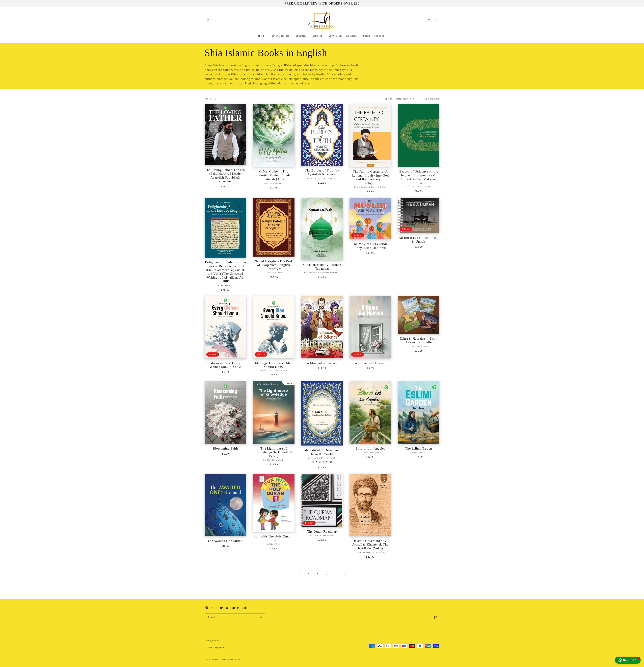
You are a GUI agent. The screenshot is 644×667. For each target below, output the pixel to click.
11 (335, 573)
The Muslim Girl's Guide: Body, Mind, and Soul (370, 246)
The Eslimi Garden (418, 448)
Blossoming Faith (225, 448)
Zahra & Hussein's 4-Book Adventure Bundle (419, 340)
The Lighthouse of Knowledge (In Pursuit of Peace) (274, 452)
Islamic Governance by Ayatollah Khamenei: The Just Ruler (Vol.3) (370, 544)
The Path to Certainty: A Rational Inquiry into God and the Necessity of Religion (370, 177)
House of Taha (217, 659)
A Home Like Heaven (370, 363)
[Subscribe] (261, 617)
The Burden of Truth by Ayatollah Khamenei (322, 172)
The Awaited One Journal (225, 540)
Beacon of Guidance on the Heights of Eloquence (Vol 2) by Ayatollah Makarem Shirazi (418, 177)
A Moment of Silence (322, 363)
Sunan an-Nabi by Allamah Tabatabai (322, 266)
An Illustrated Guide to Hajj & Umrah (418, 239)
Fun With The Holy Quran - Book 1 (274, 538)
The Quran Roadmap (322, 531)
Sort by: (389, 98)
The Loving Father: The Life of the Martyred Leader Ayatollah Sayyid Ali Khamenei (225, 175)
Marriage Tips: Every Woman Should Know (225, 365)
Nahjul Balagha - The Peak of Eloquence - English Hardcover (274, 264)
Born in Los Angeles (370, 448)
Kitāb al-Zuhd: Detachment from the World (322, 452)
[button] (208, 20)
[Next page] (344, 573)
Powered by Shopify (232, 659)
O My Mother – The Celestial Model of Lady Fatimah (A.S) (273, 175)
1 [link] (299, 573)
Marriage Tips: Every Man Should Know (273, 365)
